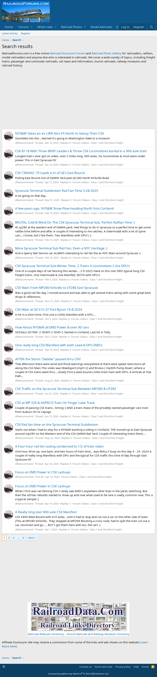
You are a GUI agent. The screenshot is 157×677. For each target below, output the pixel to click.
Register (25, 33)
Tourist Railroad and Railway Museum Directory (97, 634)
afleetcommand (24, 143)
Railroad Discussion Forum (67, 53)
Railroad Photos (71, 27)
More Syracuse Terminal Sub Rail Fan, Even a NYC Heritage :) (61, 248)
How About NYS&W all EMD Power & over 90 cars (52, 327)
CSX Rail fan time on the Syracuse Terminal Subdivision (56, 424)
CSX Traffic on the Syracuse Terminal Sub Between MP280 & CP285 (65, 388)
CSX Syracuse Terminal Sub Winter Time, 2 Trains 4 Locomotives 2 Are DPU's (72, 266)
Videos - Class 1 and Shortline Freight (102, 143)
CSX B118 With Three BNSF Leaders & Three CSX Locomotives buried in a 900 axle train (81, 151)
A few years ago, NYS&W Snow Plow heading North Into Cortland (64, 208)
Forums (24, 27)
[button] (31, 26)
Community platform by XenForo (78, 673)
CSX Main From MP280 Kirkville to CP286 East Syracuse (56, 287)
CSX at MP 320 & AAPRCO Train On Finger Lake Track (55, 402)
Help (136, 666)
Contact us (85, 666)
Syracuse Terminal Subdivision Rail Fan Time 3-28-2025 (56, 190)
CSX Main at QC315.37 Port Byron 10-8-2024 (48, 309)
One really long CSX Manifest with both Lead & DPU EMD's (58, 345)
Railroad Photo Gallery (106, 53)
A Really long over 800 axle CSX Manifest (46, 512)
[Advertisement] (78, 98)
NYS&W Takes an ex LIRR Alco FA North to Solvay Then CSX (59, 133)
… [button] (18, 537)
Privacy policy (123, 666)
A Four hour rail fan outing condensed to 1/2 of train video (59, 446)
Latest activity (10, 33)
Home (9, 27)
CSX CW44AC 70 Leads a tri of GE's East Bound (50, 173)
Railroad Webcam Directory (46, 634)
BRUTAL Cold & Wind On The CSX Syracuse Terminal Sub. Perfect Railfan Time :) (75, 222)
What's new (44, 27)
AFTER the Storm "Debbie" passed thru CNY (48, 359)
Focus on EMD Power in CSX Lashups (42, 472)
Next (31, 537)
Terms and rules (103, 666)
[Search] (151, 26)
